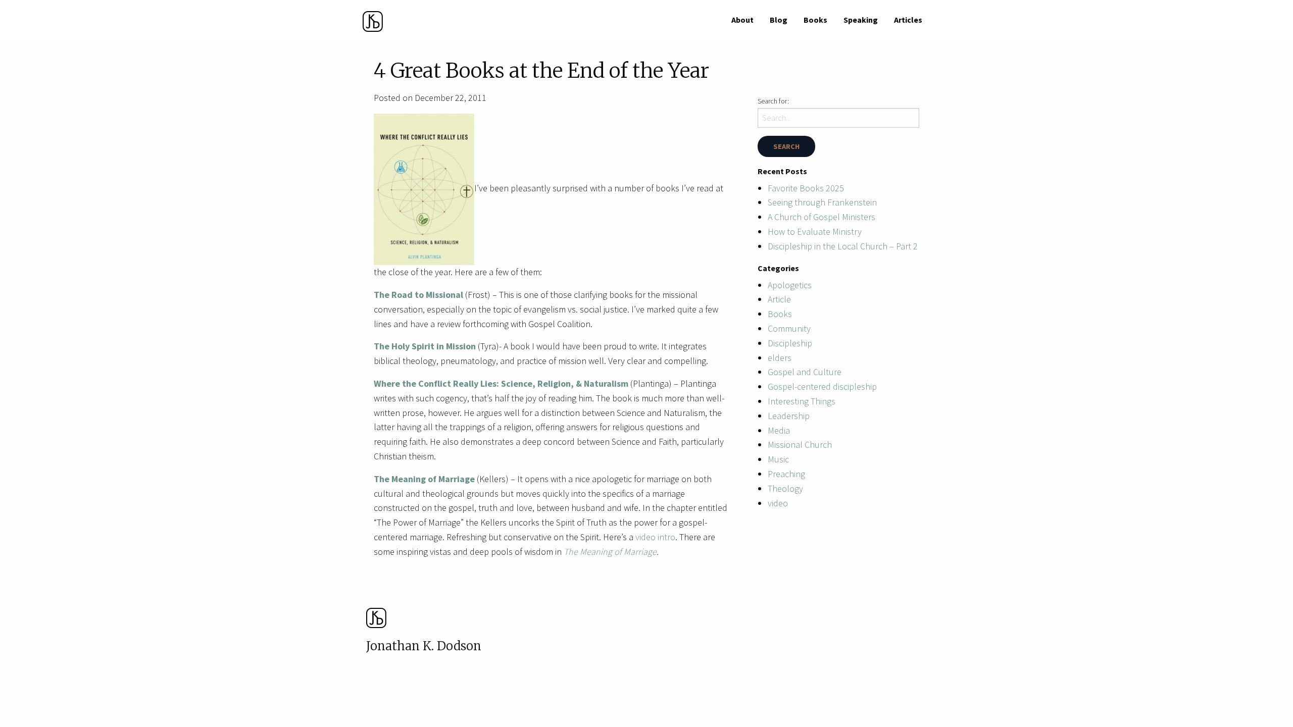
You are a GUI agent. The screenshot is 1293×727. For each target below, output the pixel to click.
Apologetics (790, 285)
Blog (778, 20)
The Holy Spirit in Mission (425, 346)
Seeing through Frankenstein (822, 202)
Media (779, 430)
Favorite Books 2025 (806, 188)
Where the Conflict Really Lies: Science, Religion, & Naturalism (501, 383)
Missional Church (800, 444)
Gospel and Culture (804, 372)
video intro (654, 537)
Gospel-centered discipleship (822, 386)
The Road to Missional (419, 294)
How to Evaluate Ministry (815, 231)
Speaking (860, 20)
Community (789, 328)
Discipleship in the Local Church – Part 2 (843, 246)
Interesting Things (801, 401)
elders (779, 358)
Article (779, 299)
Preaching (786, 474)
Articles (908, 20)
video (778, 503)
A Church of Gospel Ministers (821, 217)
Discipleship (790, 343)
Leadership (789, 416)
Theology (785, 488)
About (742, 20)
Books (815, 20)
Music (778, 459)
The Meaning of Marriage (424, 479)
